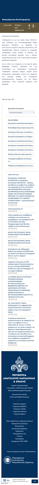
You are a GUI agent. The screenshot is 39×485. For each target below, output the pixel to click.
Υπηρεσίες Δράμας (19, 404)
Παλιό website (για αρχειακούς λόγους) (19, 421)
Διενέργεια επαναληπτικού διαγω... (21, 141)
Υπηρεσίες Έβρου (19, 414)
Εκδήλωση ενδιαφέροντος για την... (21, 166)
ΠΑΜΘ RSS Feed (13, 175)
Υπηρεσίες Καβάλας (19, 406)
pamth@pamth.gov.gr (21, 397)
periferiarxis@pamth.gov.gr (22, 390)
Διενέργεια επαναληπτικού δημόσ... (21, 123)
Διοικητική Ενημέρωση (19, 428)
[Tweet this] (29, 27)
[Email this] (29, 25)
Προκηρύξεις (19, 439)
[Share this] (33, 25)
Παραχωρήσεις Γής (19, 434)
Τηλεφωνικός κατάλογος (19, 423)
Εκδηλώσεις (19, 431)
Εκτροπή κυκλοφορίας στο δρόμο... (20, 137)
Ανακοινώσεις (19, 426)
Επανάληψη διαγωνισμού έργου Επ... (21, 128)
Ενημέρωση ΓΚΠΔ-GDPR (20, 441)
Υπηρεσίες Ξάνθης (19, 409)
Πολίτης (19, 436)
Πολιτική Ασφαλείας (13, 451)
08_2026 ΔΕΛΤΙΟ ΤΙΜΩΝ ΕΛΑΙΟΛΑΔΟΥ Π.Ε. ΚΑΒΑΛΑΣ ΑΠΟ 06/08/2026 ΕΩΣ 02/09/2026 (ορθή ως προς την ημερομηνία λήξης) (20, 307)
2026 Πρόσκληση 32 (15, 209)
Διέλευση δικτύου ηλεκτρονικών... (20, 154)
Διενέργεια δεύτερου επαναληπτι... (21, 132)
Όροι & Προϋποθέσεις (28, 451)
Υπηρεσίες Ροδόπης (19, 411)
